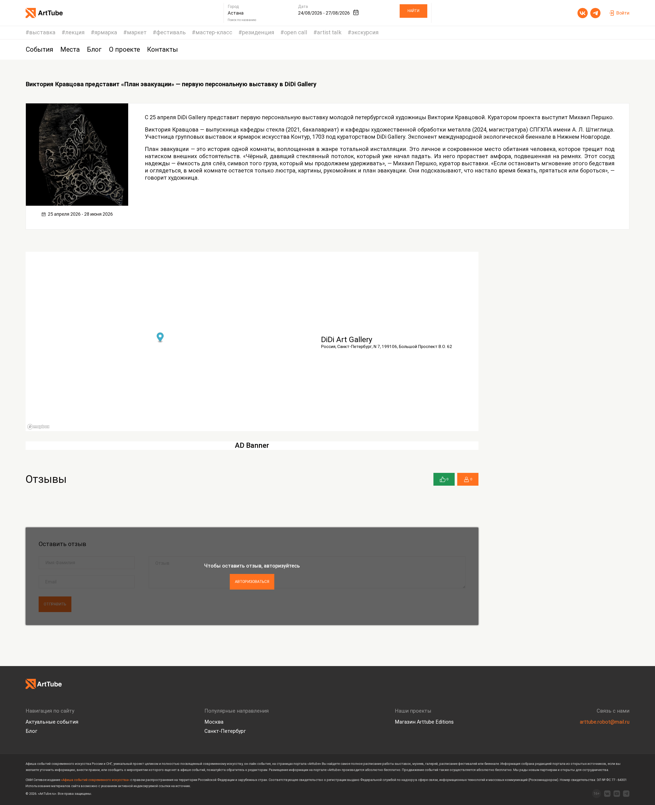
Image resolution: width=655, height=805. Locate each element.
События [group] (39, 49)
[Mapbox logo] (38, 427)
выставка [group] (42, 32)
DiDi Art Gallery (346, 339)
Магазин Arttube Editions (424, 722)
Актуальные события (52, 722)
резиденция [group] (258, 32)
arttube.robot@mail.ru (604, 722)
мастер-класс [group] (213, 32)
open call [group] (295, 32)
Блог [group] (94, 49)
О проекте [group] (124, 49)
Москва (213, 722)
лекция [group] (75, 32)
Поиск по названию (242, 20)
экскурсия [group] (365, 32)
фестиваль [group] (171, 32)
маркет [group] (137, 32)
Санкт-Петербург (225, 731)
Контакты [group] (162, 49)
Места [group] (70, 49)
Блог (31, 731)
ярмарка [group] (105, 32)
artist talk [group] (329, 32)
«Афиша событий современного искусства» (95, 780)
